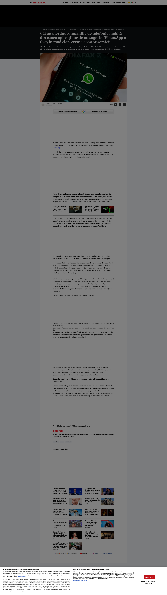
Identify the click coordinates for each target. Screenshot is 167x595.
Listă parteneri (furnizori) (80, 580)
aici (29, 586)
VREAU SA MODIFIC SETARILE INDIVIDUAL (148, 582)
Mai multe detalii (22, 576)
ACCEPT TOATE (149, 577)
